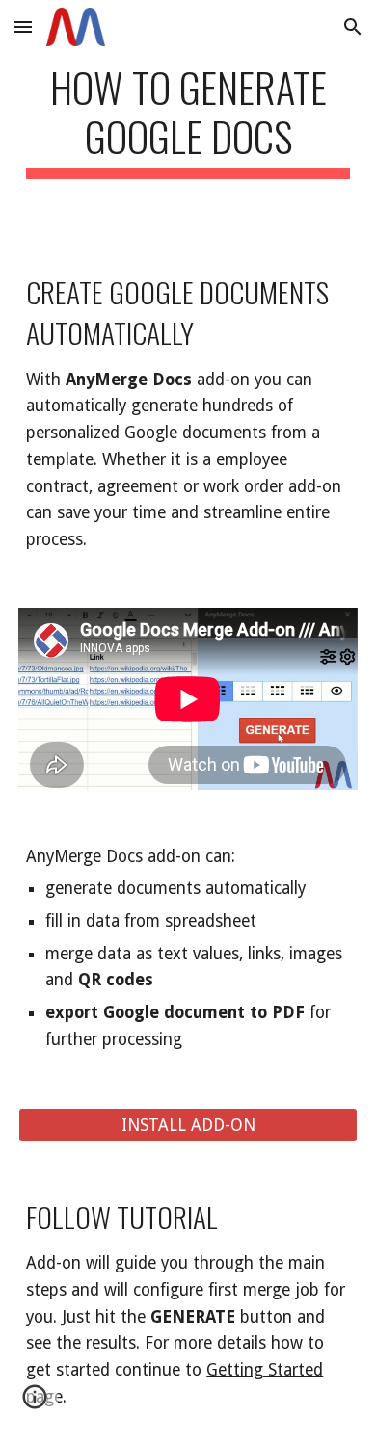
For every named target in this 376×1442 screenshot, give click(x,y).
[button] (23, 26)
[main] (188, 120)
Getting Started (264, 1369)
